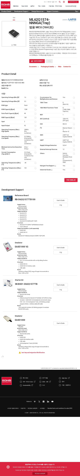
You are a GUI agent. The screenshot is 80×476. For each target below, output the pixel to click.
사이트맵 (42, 408)
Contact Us (67, 66)
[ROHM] (5, 5)
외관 (14, 17)
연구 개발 (45, 378)
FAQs (59, 66)
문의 (56, 1)
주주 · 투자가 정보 (28, 381)
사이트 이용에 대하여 (13, 408)
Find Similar (71, 180)
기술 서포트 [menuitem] (24, 6)
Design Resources (38, 11)
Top (76, 11)
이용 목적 (23, 408)
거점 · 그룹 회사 (66, 385)
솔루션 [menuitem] (32, 6)
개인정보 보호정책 (32, 408)
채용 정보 (50, 1)
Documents (33, 66)
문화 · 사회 (45, 381)
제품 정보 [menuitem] (15, 6)
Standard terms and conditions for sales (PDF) (60, 408)
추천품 (45, 80)
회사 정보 (25, 378)
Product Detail (6, 11)
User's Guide (60, 200)
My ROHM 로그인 (73, 1)
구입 (60, 205)
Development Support (21, 11)
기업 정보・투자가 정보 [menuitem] (55, 6)
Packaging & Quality (47, 66)
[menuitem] (70, 6)
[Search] (60, 1)
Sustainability (69, 6)
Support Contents (52, 11)
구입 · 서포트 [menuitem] (41, 6)
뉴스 (45, 1)
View (14, 45)
